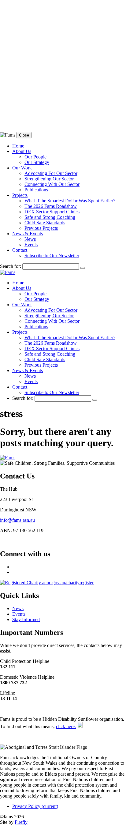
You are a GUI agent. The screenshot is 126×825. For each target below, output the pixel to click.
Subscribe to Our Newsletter (51, 255)
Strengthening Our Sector (49, 178)
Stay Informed (26, 619)
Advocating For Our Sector (50, 173)
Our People (35, 156)
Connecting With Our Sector (52, 184)
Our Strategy (36, 162)
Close (24, 135)
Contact (19, 250)
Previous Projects (41, 228)
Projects (20, 195)
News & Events (27, 233)
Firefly (21, 822)
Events (31, 244)
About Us (21, 151)
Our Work (22, 167)
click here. (66, 726)
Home (18, 145)
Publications (36, 189)
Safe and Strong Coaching (49, 217)
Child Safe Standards (44, 222)
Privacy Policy (35, 806)
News (30, 239)
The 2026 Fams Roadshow (50, 206)
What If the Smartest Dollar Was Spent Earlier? (69, 200)
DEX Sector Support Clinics (52, 211)
